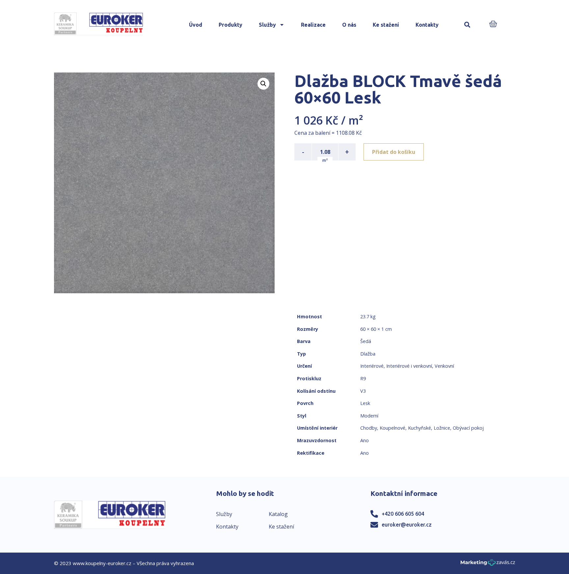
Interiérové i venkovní (409, 366)
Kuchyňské (419, 428)
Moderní (369, 416)
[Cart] (493, 24)
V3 (363, 391)
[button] (467, 24)
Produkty (230, 25)
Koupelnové (392, 428)
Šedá (365, 341)
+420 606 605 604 (403, 514)
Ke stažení (386, 25)
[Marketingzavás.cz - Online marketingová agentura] (488, 564)
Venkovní (444, 366)
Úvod (195, 25)
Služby (267, 25)
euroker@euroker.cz (407, 525)
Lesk (365, 403)
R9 (363, 378)
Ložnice (442, 428)
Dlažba (367, 354)
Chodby (368, 428)
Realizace (313, 25)
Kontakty (427, 25)
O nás (349, 25)
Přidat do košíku (393, 152)
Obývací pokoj (468, 428)
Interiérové (372, 366)
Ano (364, 440)
